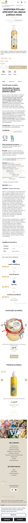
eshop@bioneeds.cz (14, 485)
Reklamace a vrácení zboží (14, 451)
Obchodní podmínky (14, 453)
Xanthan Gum (20, 167)
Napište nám (14, 456)
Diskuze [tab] (20, 81)
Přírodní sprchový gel (17, 246)
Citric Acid (21, 176)
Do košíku (19, 67)
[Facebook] (12, 490)
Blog (14, 469)
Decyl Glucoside (19, 163)
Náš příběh (14, 471)
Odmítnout (7, 519)
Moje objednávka (14, 460)
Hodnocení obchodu (14, 449)
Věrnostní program (14, 447)
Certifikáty (14, 475)
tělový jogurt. (19, 159)
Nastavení (13, 515)
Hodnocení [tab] (11, 81)
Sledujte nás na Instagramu (15, 429)
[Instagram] (15, 490)
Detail (13, 412)
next (26, 325)
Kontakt (14, 458)
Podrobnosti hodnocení (14, 22)
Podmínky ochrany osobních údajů (14, 455)
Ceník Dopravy (14, 446)
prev (2, 325)
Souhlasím (20, 519)
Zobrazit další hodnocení (20, 303)
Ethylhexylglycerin (6, 176)
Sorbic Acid (16, 177)
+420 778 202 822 (14, 486)
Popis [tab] (3, 81)
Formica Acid (5, 178)
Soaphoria (14, 17)
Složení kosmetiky (14, 473)
